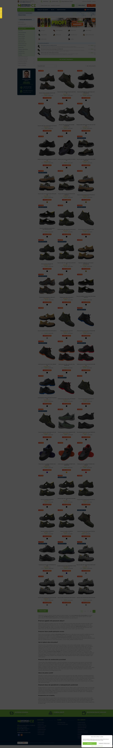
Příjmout (89, 743)
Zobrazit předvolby (104, 743)
